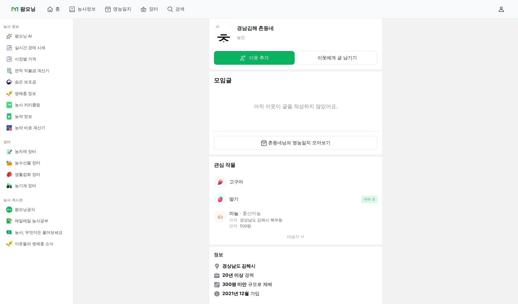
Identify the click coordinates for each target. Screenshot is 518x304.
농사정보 (86, 9)
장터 (153, 9)
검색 (180, 9)
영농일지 (122, 9)
